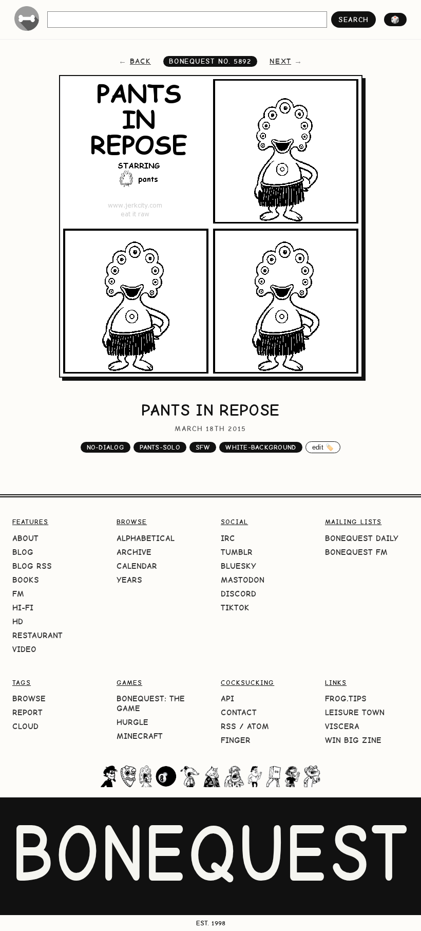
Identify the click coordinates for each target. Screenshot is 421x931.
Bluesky (238, 566)
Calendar (137, 566)
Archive (134, 552)
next (280, 61)
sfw (203, 447)
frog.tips (346, 698)
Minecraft (140, 736)
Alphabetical (146, 538)
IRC (228, 538)
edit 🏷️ (323, 447)
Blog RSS (32, 566)
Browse (29, 698)
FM (18, 594)
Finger (236, 740)
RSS (228, 726)
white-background (260, 447)
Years (129, 580)
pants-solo (160, 447)
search (353, 19)
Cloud (25, 726)
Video (24, 649)
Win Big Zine (353, 740)
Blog (22, 552)
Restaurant (37, 635)
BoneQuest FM (356, 552)
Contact (239, 712)
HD (17, 621)
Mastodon (242, 580)
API (227, 698)
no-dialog (105, 447)
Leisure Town (355, 712)
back (140, 61)
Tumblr (237, 552)
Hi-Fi (22, 607)
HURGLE (132, 722)
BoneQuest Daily (361, 538)
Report (27, 712)
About (25, 538)
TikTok (235, 607)
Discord (238, 594)
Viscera (342, 726)
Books (25, 580)
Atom (258, 726)
